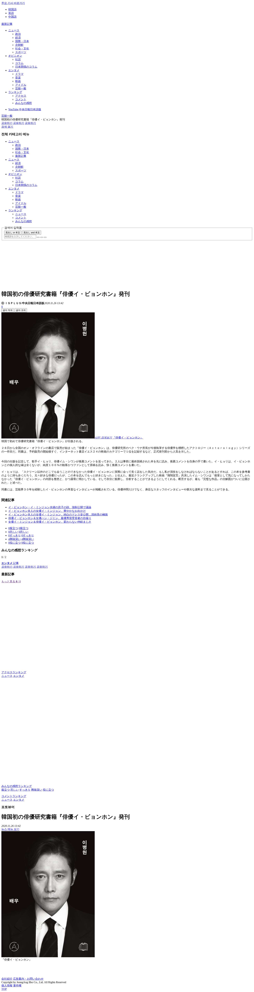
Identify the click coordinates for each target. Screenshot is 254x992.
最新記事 (6, 23)
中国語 (12, 16)
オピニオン (15, 55)
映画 (18, 81)
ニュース (13, 30)
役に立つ (48, 789)
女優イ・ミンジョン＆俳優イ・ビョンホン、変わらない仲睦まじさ (49, 521)
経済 (18, 37)
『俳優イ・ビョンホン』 (128, 437)
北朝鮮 (19, 44)
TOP (4, 989)
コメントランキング (13, 796)
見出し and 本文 (31, 232)
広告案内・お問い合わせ (28, 978)
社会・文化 (22, 48)
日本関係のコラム (26, 66)
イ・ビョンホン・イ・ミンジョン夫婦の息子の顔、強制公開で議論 (49, 507)
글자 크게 (21, 310)
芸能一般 (20, 88)
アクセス (20, 95)
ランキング (15, 92)
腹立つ (5, 789)
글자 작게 (7, 310)
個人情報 (6, 985)
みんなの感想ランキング (16, 786)
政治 (18, 34)
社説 (18, 59)
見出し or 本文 (13, 232)
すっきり (24, 789)
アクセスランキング (13, 672)
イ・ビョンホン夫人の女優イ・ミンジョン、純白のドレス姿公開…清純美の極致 (58, 514)
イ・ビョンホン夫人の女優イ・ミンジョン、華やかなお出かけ (47, 510)
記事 (10, 563)
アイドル (20, 84)
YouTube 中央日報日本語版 (24, 109)
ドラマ (19, 73)
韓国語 (12, 9)
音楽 (18, 77)
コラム (19, 63)
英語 (11, 13)
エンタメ (13, 70)
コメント (20, 99)
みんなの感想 (23, 103)
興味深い (36, 789)
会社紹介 (6, 978)
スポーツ (20, 52)
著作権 (17, 985)
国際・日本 (22, 41)
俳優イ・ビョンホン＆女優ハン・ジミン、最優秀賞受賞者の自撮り (49, 518)
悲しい (14, 789)
